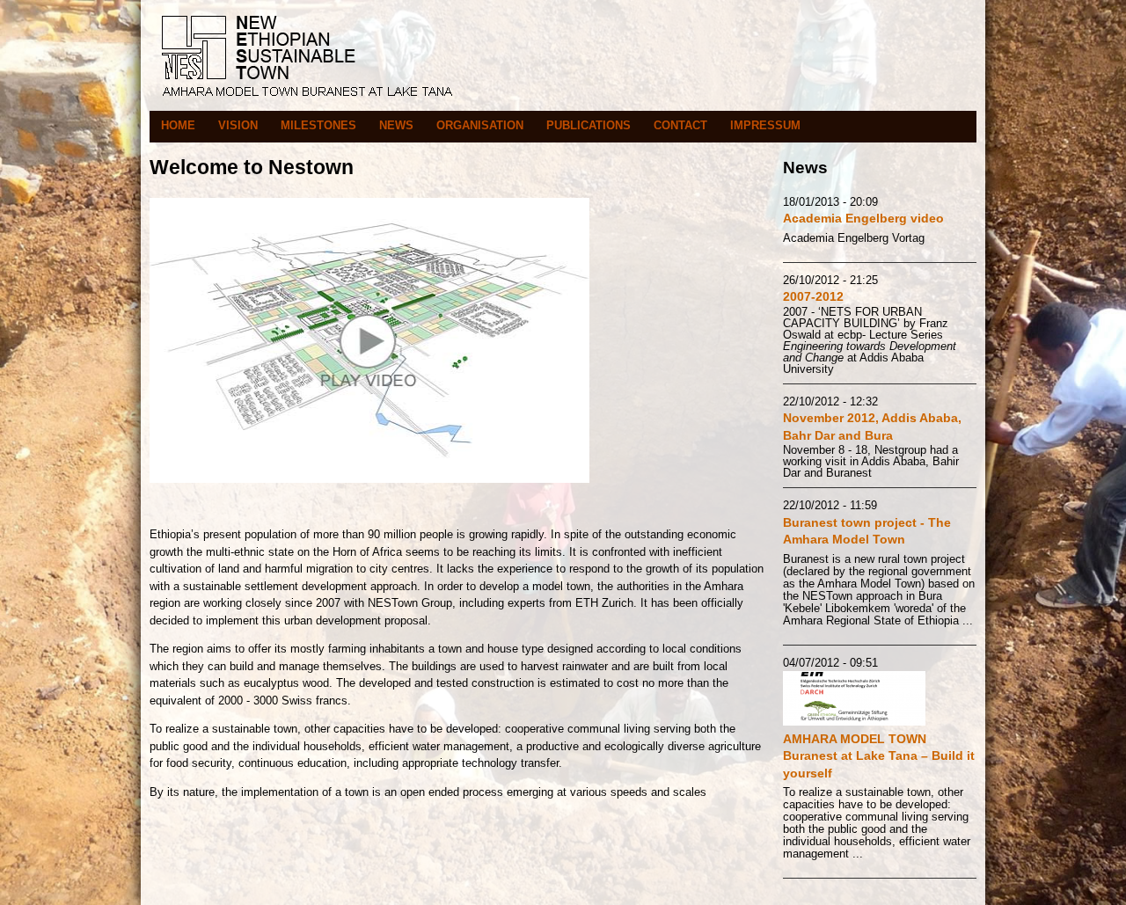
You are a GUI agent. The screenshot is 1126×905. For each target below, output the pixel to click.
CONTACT (680, 125)
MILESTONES (318, 125)
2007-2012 (813, 296)
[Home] (308, 101)
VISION (238, 125)
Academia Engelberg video (863, 218)
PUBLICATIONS (588, 125)
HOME (178, 125)
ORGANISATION (479, 125)
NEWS (396, 125)
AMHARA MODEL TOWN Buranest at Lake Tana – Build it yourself (879, 756)
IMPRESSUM (765, 125)
